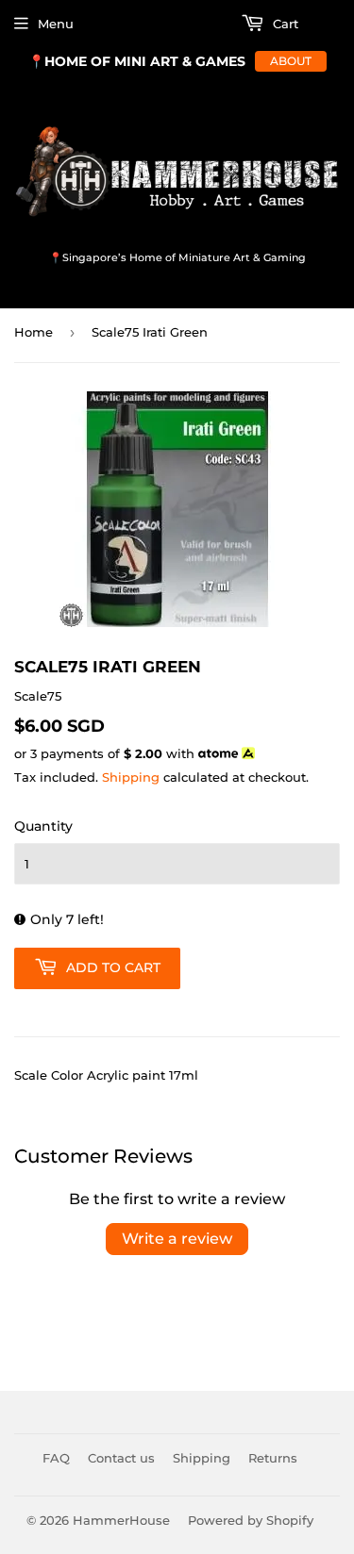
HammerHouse (121, 1520)
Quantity (43, 826)
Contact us (121, 1457)
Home (33, 331)
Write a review (177, 1239)
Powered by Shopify (250, 1520)
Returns (272, 1457)
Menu (56, 23)
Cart (283, 23)
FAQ (56, 1457)
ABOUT (291, 61)
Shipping (131, 777)
